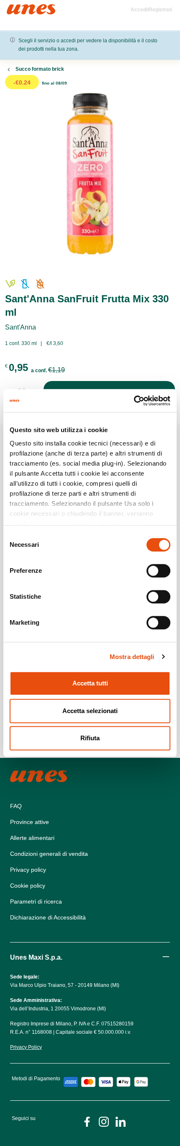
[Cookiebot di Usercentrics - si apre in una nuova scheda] (133, 400)
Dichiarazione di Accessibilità (48, 917)
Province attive (29, 822)
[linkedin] (121, 1121)
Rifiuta (90, 738)
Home (16, 7)
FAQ (16, 806)
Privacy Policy (26, 1047)
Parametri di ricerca (36, 901)
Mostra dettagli (132, 656)
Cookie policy (27, 885)
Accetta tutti (90, 683)
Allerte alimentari (32, 837)
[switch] (158, 570)
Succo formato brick (39, 69)
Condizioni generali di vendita (49, 853)
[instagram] (104, 1121)
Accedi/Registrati (151, 10)
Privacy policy (28, 869)
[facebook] (87, 1121)
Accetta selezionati (90, 710)
